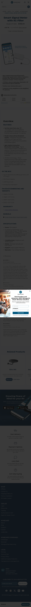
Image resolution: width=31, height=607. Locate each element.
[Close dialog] (30, 291)
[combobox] (20, 310)
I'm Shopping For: (15, 308)
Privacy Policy (22, 315)
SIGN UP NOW (21, 312)
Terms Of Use (26, 315)
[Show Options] (27, 310)
